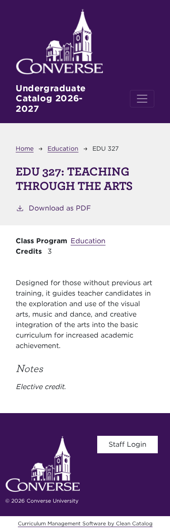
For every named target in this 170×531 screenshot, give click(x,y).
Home (25, 148)
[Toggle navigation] (142, 98)
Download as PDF (60, 208)
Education (63, 148)
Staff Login (127, 444)
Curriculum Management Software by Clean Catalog (85, 523)
